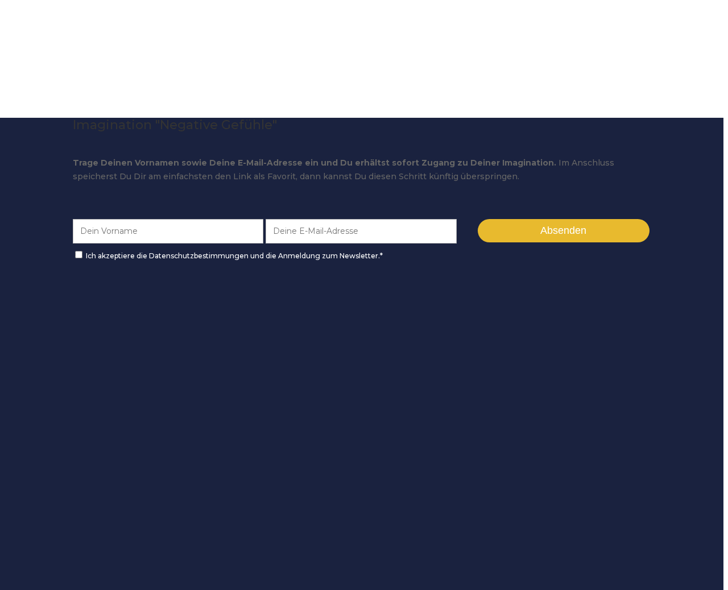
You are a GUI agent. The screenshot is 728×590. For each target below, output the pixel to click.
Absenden (563, 230)
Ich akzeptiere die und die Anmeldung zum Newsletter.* (234, 255)
